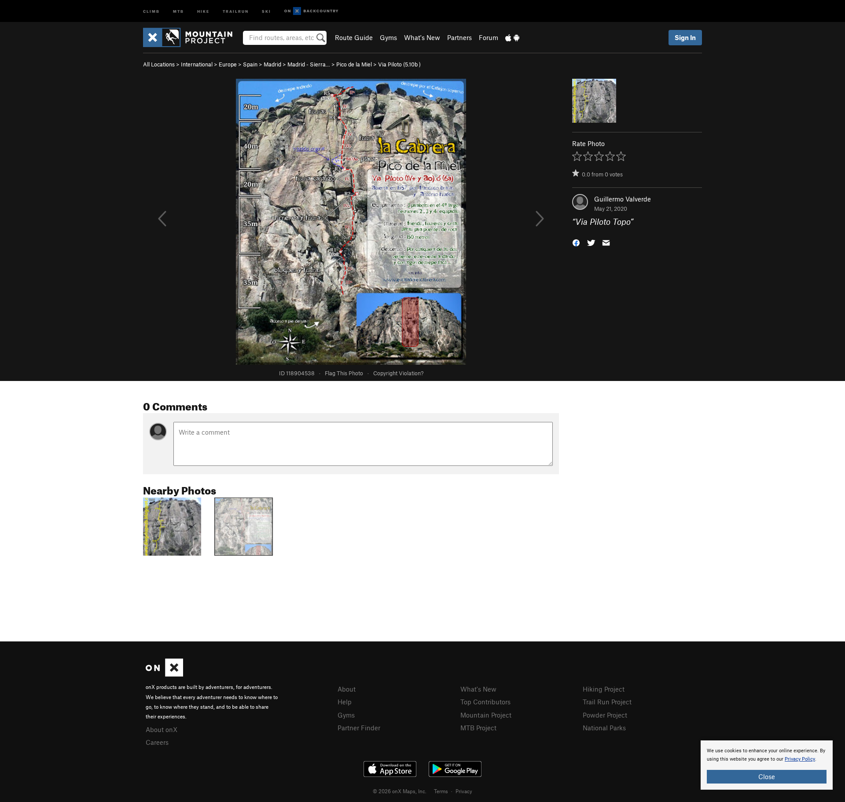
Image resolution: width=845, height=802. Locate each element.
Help (345, 702)
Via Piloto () (399, 64)
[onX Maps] (164, 674)
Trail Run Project (607, 702)
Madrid (272, 64)
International (197, 64)
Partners (459, 37)
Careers (157, 742)
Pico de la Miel (354, 64)
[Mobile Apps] (512, 37)
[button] (576, 242)
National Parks (604, 728)
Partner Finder (359, 728)
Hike (203, 11)
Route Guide (354, 37)
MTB (178, 11)
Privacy (464, 791)
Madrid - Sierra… (308, 64)
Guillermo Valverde (622, 199)
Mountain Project (485, 715)
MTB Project (478, 728)
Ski (266, 11)
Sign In (685, 37)
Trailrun (236, 11)
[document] (767, 765)
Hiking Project (604, 689)
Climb (151, 11)
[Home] (192, 37)
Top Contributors (485, 702)
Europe (228, 64)
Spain (250, 64)
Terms (441, 791)
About (347, 689)
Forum (488, 37)
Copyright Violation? (398, 373)
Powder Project (605, 715)
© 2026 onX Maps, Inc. (399, 791)
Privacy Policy (800, 759)
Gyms (388, 37)
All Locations (159, 64)
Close (766, 776)
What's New (422, 37)
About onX (161, 729)
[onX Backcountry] (311, 11)
